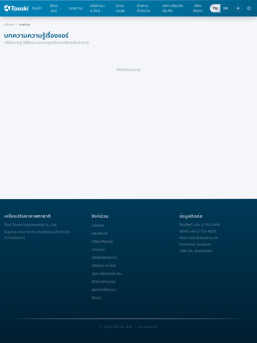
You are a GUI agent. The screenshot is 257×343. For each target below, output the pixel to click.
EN (225, 8)
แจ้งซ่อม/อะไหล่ (97, 8)
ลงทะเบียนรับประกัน (172, 8)
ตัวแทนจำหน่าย (143, 8)
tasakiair (204, 244)
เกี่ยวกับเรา (198, 8)
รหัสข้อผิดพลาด (104, 257)
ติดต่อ (96, 297)
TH (215, 8)
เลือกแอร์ (54, 8)
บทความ (76, 8)
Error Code (120, 8)
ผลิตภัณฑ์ (99, 233)
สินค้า (36, 8)
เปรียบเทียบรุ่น (102, 241)
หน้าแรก (9, 25)
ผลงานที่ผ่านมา (104, 289)
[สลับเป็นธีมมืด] (238, 8)
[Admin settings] (249, 8)
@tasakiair (203, 250)
